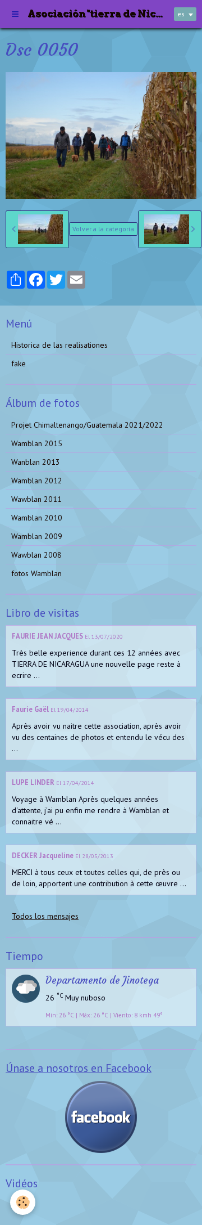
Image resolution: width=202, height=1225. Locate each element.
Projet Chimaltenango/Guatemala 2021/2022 (87, 425)
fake (18, 363)
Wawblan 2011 (36, 499)
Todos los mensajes (45, 916)
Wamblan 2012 (36, 480)
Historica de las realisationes (59, 345)
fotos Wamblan (36, 573)
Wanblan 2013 (35, 462)
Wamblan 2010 (36, 518)
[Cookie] (22, 1202)
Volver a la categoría (103, 229)
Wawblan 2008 (36, 555)
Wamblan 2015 (36, 443)
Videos (22, 1205)
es (181, 14)
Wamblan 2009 (36, 536)
